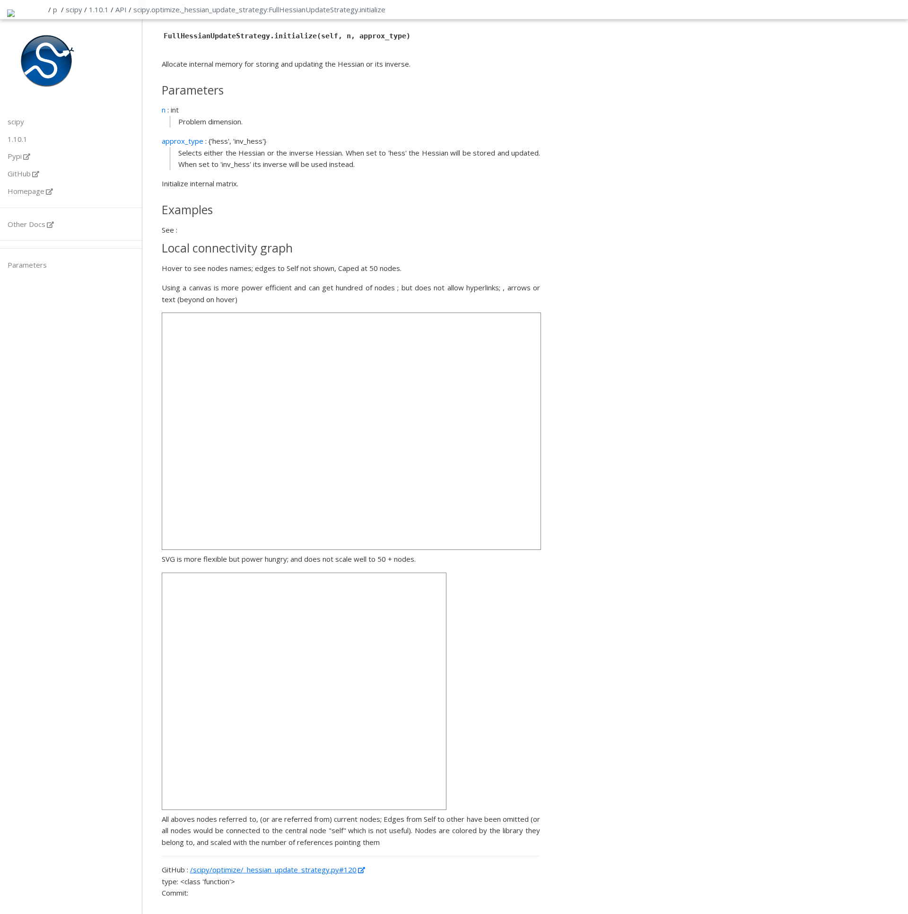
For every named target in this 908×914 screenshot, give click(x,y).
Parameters (27, 265)
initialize (372, 9)
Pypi (15, 156)
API (121, 9)
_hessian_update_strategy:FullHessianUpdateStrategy (269, 9)
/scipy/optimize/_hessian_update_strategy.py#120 (273, 869)
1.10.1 (99, 9)
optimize (165, 9)
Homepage (26, 191)
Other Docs (26, 224)
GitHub (19, 173)
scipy (74, 9)
